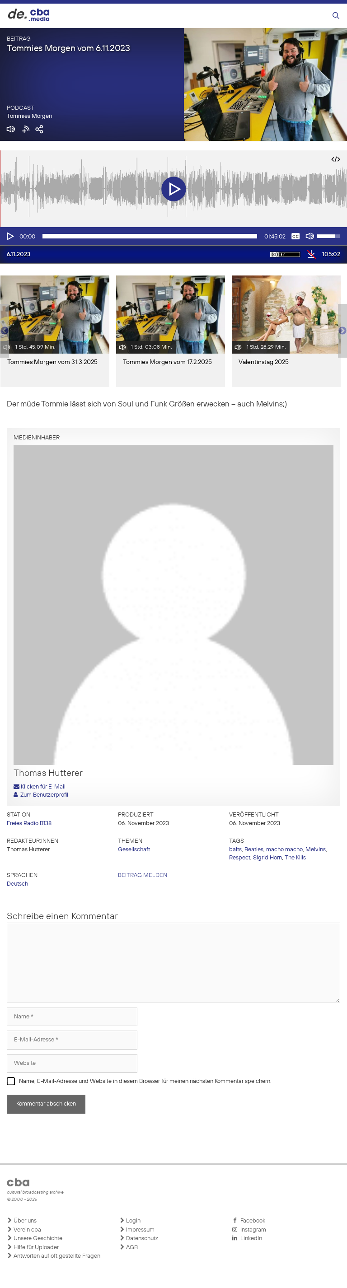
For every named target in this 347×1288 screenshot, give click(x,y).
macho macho (284, 850)
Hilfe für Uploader (35, 1248)
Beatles (253, 850)
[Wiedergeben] (9, 236)
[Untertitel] (295, 236)
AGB (131, 1248)
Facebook (251, 1221)
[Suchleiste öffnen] (336, 16)
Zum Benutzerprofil (43, 795)
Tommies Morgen (29, 116)
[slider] (149, 236)
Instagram (252, 1230)
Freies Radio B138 (29, 823)
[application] (173, 236)
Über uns (24, 1221)
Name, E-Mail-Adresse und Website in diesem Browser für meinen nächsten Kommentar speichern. (145, 1081)
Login (133, 1221)
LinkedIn (250, 1238)
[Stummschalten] (309, 236)
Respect (239, 858)
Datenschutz (141, 1238)
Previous (4, 331)
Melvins (315, 850)
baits (235, 850)
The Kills (295, 858)
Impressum (140, 1230)
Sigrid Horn (267, 858)
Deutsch (17, 884)
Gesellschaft (134, 850)
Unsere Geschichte (37, 1238)
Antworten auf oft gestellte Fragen (56, 1256)
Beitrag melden (142, 875)
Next (342, 331)
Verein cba (26, 1230)
